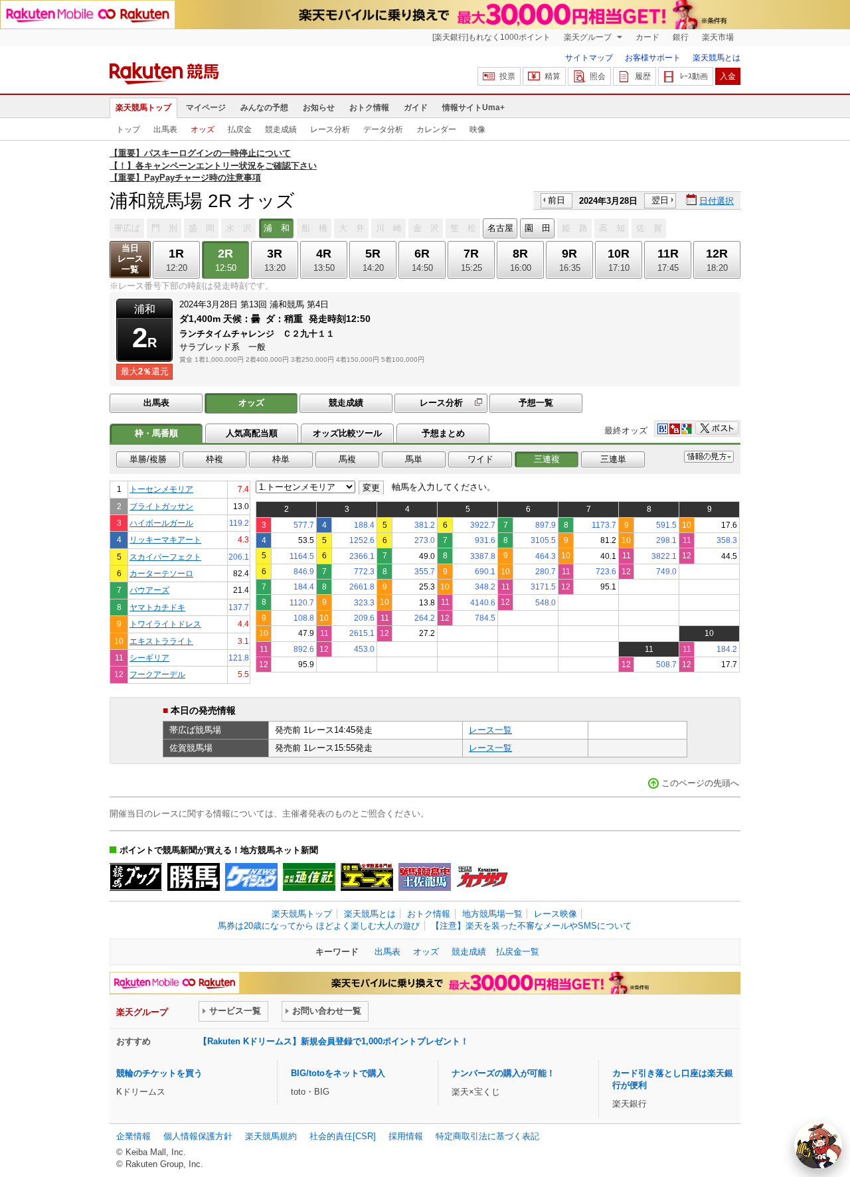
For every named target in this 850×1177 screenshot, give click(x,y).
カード (647, 37)
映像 (477, 129)
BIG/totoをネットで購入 (338, 1073)
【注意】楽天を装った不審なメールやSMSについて (531, 926)
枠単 (281, 459)
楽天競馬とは (716, 57)
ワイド (480, 459)
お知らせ (319, 107)
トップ (128, 129)
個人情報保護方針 (197, 1136)
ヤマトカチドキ (157, 607)
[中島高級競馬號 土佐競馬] (424, 877)
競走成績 (281, 129)
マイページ (206, 107)
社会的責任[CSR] (342, 1136)
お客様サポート (653, 57)
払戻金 (240, 129)
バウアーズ (149, 590)
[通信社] (309, 877)
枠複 (214, 459)
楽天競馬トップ (143, 107)
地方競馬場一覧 (492, 914)
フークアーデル (157, 674)
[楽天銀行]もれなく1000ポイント (491, 37)
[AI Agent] (818, 1145)
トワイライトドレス (165, 623)
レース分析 (330, 129)
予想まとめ (443, 433)
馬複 (347, 459)
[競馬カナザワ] (482, 877)
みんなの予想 (264, 107)
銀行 (681, 37)
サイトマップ (589, 57)
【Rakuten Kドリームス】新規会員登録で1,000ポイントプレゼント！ (334, 1041)
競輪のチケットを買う (159, 1073)
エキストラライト (161, 641)
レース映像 (555, 914)
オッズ (202, 129)
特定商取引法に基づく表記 (487, 1136)
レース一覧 (490, 730)
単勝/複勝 (148, 459)
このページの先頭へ (700, 783)
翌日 (660, 200)
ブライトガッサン (161, 506)
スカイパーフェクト (165, 556)
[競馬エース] (367, 877)
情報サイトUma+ (473, 107)
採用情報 (405, 1136)
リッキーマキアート (165, 539)
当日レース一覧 (130, 258)
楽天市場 (718, 37)
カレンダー (436, 129)
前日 (556, 200)
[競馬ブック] (136, 877)
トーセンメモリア (161, 489)
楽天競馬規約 (271, 1136)
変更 (371, 488)
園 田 (538, 228)
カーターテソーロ (161, 573)
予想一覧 (536, 403)
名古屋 (500, 228)
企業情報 (133, 1136)
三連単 (613, 459)
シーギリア (149, 657)
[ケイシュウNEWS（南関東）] (251, 877)
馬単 (413, 459)
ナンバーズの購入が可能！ (503, 1073)
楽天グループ (589, 37)
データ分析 (383, 129)
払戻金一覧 (517, 952)
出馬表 (165, 129)
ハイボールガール (161, 522)
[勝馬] (193, 877)
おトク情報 (369, 107)
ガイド (416, 107)
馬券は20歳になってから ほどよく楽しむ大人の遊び (319, 926)
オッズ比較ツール (347, 433)
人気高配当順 (252, 433)
